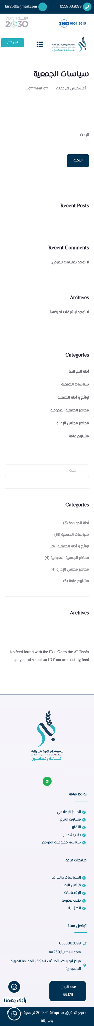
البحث (84, 135)
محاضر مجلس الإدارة (72, 423)
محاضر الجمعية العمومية (69, 410)
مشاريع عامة (79, 436)
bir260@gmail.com (21, 7)
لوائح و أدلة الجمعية (73, 398)
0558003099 (71, 7)
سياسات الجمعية (75, 384)
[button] (40, 44)
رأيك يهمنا (15, 1001)
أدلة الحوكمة (79, 372)
